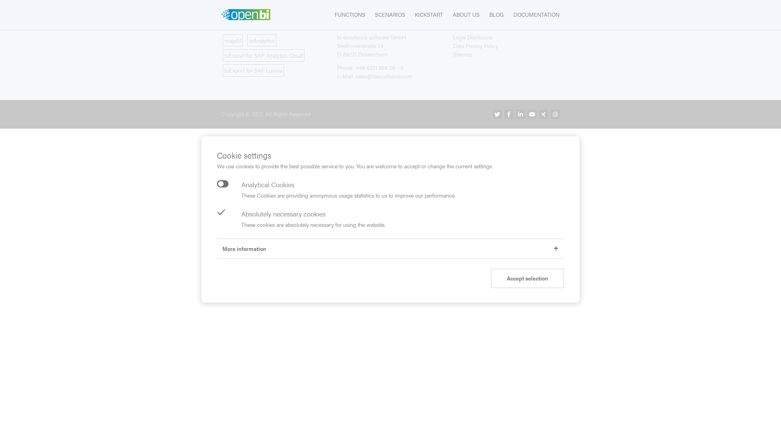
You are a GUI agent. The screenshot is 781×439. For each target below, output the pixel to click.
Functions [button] (350, 14)
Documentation (536, 14)
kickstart (429, 14)
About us (466, 14)
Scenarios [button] (390, 14)
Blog (496, 14)
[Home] (245, 15)
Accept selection (527, 278)
